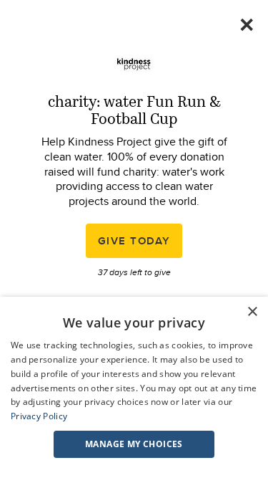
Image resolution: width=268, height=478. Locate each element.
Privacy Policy (39, 416)
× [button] (252, 312)
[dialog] (134, 387)
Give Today (134, 241)
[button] (134, 444)
